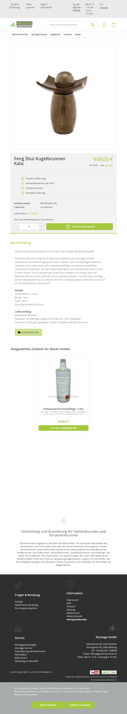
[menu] (63, 34)
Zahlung (71, 609)
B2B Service (21, 657)
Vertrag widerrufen (77, 619)
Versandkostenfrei (30, 332)
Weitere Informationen (25, 694)
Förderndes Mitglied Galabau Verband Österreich (86, 677)
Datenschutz (73, 612)
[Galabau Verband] (108, 673)
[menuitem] (20, 34)
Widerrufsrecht (74, 616)
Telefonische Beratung (26, 604)
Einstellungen (80, 705)
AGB (69, 603)
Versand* (109, 165)
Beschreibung (20, 243)
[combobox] (72, 24)
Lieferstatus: (20, 213)
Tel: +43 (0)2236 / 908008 (104, 650)
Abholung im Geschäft (26, 661)
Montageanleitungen (26, 644)
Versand (71, 606)
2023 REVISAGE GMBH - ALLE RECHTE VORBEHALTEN (31, 672)
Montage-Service (23, 648)
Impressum (72, 599)
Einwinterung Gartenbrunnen (30, 651)
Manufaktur (21, 654)
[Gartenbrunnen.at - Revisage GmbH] (21, 24)
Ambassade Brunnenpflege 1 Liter (64, 409)
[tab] (35, 596)
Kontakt (104, 7)
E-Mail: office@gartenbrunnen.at (100, 653)
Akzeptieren (47, 705)
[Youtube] (94, 673)
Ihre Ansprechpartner (26, 608)
